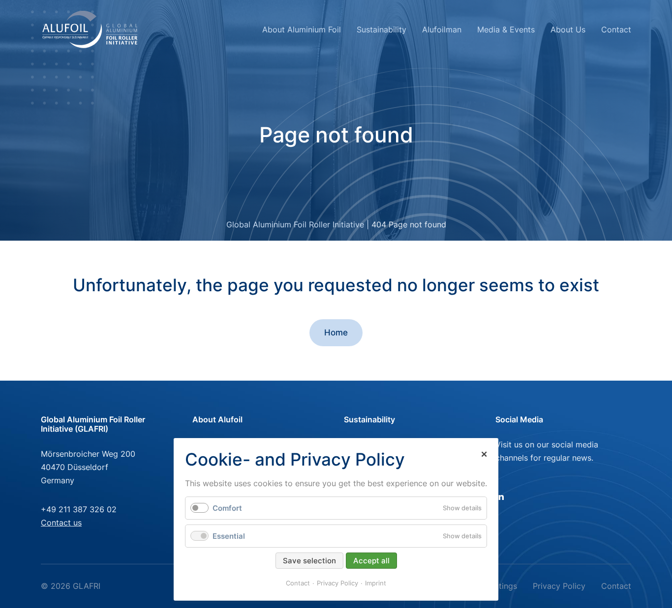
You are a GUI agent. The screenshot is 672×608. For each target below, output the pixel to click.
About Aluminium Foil (301, 29)
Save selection (309, 560)
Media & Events (506, 29)
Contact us (61, 522)
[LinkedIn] (503, 496)
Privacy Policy (559, 586)
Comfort (227, 508)
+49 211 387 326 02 (79, 509)
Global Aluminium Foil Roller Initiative (295, 224)
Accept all (371, 560)
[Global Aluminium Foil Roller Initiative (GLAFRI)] (90, 29)
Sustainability (381, 29)
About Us (567, 29)
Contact (616, 29)
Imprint (375, 583)
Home (336, 332)
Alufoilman (441, 29)
